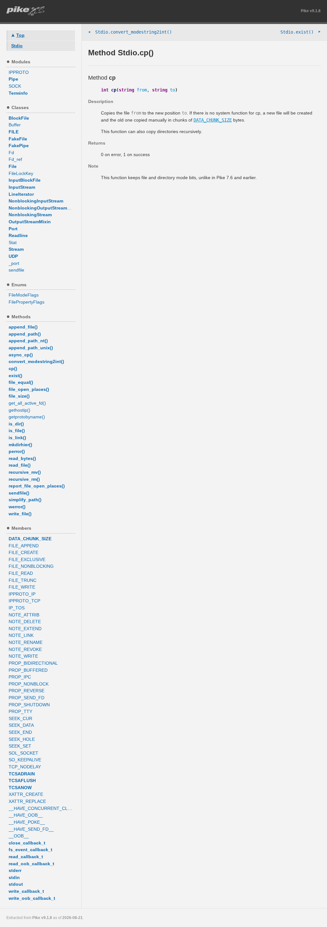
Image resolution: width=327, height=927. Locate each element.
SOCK (15, 86)
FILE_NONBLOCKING (31, 566)
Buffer (15, 124)
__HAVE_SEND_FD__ (31, 829)
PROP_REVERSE (26, 690)
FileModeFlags (24, 294)
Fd (11, 152)
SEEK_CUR (20, 718)
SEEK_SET (20, 746)
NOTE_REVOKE (25, 649)
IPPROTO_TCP (24, 600)
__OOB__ (19, 835)
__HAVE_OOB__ (26, 815)
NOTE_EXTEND (25, 628)
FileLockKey (21, 173)
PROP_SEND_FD (26, 697)
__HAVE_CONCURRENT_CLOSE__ (42, 808)
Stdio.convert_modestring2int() (130, 32)
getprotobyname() (27, 416)
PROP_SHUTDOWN (29, 704)
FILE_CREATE (23, 552)
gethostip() (19, 410)
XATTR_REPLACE (27, 801)
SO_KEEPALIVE (25, 759)
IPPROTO (19, 72)
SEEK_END (20, 732)
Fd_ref (15, 159)
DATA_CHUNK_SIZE (213, 120)
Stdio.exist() (300, 32)
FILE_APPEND (24, 545)
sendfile (16, 270)
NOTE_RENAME (25, 642)
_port (14, 263)
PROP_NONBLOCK (29, 683)
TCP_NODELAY (25, 766)
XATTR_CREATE (26, 794)
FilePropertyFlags (26, 302)
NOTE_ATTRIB (24, 614)
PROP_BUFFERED (28, 670)
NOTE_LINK (21, 635)
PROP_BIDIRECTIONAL (33, 663)
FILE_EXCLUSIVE (27, 559)
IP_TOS (17, 607)
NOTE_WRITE (23, 656)
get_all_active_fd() (27, 403)
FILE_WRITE (22, 587)
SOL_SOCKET (23, 753)
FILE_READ (21, 573)
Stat (13, 242)
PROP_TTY (20, 711)
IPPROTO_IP (22, 594)
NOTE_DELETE (25, 621)
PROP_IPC (20, 676)
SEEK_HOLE (22, 739)
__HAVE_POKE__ (27, 822)
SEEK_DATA (21, 725)
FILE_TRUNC (22, 580)
